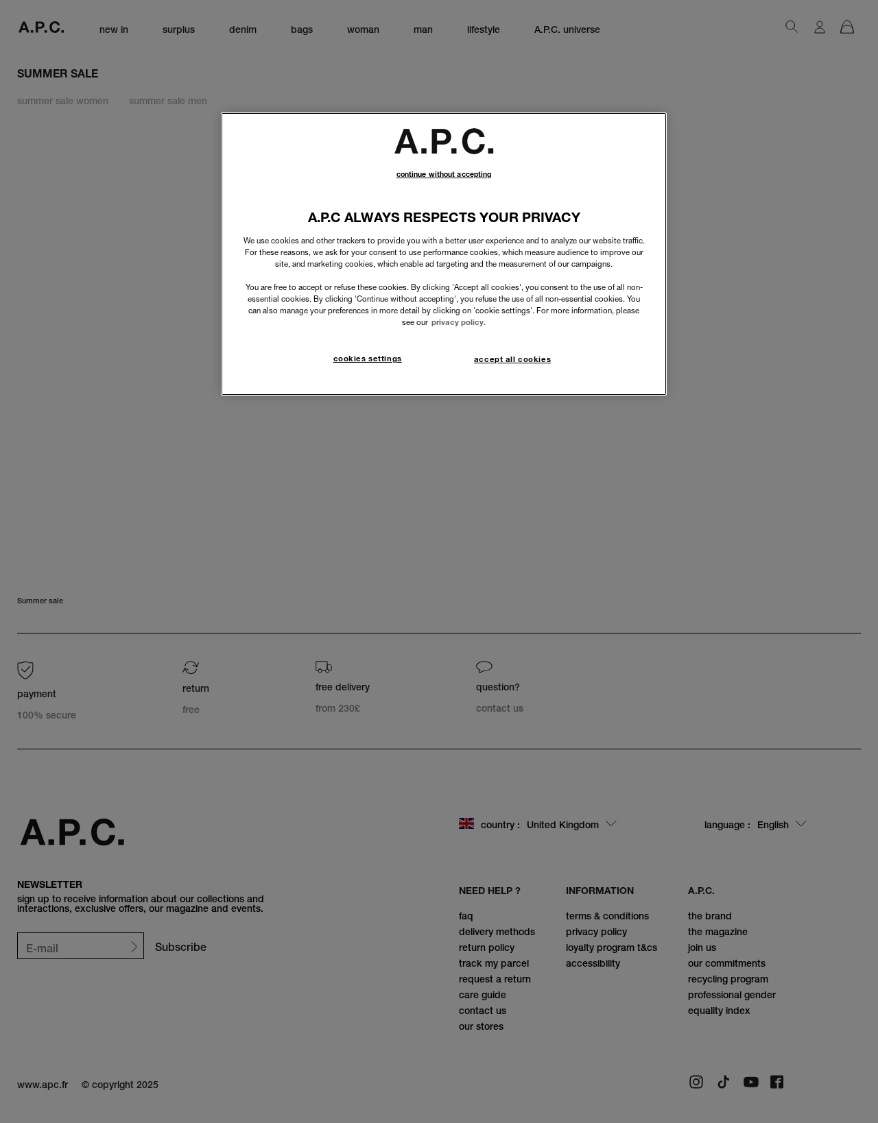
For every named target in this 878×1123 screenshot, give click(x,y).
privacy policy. (458, 322)
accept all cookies (512, 359)
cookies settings (367, 358)
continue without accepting (444, 174)
